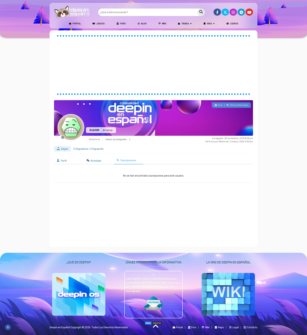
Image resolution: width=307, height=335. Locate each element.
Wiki (163, 23)
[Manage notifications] (8, 327)
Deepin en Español (60, 327)
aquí (164, 283)
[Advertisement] (153, 65)
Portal (76, 23)
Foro (123, 23)
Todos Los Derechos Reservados (109, 327)
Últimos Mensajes (238, 105)
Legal (235, 327)
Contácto (252, 327)
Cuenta (234, 23)
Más (209, 23)
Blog (144, 23)
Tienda (185, 23)
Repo (220, 327)
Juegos (100, 23)
